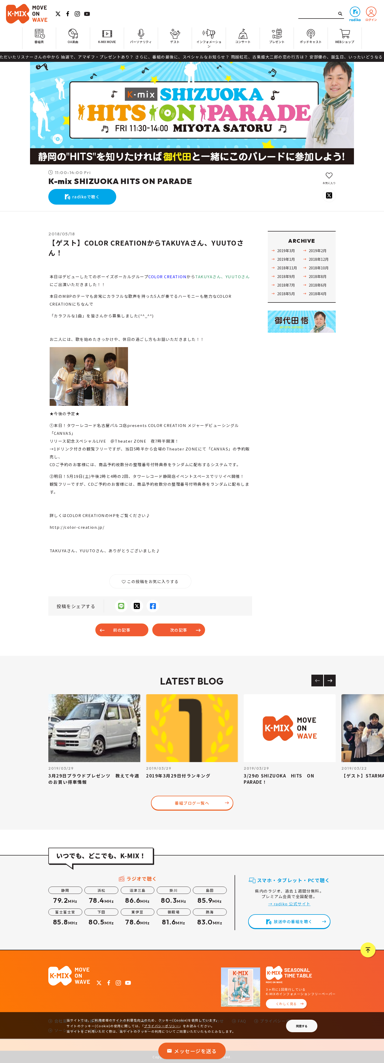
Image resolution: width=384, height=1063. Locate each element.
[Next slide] (330, 680)
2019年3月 (286, 250)
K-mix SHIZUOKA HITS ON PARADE (120, 181)
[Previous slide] (317, 680)
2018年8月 (318, 276)
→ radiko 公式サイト (289, 903)
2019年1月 (286, 259)
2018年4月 (318, 293)
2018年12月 (319, 259)
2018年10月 (319, 267)
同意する (301, 1026)
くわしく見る (286, 1003)
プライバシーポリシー (161, 1026)
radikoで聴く (86, 196)
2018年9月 (286, 276)
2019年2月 (318, 250)
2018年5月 (286, 293)
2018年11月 (287, 267)
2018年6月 (318, 285)
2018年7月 (286, 285)
